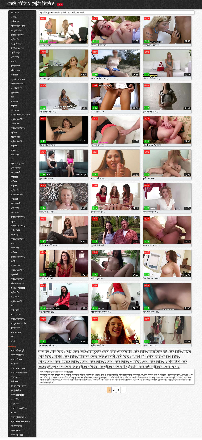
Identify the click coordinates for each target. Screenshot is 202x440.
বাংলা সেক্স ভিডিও (17, 355)
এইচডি (13, 17)
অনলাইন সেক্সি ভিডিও (52, 351)
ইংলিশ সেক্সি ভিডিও (91, 361)
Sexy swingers (18, 288)
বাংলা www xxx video (20, 421)
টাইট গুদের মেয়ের (17, 48)
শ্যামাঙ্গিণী (14, 74)
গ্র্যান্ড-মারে (15, 92)
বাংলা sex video (18, 368)
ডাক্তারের (14, 101)
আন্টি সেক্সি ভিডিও (77, 351)
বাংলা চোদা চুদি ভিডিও (19, 372)
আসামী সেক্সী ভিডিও (119, 356)
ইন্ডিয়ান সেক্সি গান (116, 366)
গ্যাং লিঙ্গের (15, 310)
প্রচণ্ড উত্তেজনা (17, 163)
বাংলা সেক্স (15, 248)
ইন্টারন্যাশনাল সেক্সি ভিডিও (63, 366)
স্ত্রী (12, 97)
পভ (12, 159)
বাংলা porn (15, 377)
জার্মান (13, 243)
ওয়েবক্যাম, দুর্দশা (17, 194)
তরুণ (13, 341)
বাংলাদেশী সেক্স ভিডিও (19, 408)
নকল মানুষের (15, 234)
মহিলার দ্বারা (15, 70)
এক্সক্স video (16, 430)
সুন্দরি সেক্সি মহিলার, (18, 119)
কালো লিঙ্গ (14, 403)
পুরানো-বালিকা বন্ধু (18, 79)
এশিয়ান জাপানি (16, 88)
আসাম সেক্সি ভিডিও (66, 356)
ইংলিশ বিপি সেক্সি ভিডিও (147, 356)
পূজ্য (13, 221)
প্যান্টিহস (14, 105)
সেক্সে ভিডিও (15, 399)
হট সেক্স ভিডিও (16, 426)
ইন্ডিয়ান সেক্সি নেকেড (166, 366)
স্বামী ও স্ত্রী (15, 52)
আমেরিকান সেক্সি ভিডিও (133, 351)
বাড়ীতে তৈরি (15, 230)
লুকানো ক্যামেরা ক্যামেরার (20, 114)
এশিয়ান (14, 181)
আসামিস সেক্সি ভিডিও (92, 356)
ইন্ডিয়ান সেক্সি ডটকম (140, 366)
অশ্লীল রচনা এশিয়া (18, 26)
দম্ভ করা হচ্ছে (16, 332)
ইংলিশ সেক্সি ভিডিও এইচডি (121, 361)
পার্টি (12, 336)
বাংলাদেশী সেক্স (16, 359)
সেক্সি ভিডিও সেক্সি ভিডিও (30, 3)
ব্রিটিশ (13, 261)
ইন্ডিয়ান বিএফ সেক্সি (92, 366)
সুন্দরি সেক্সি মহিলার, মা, (19, 225)
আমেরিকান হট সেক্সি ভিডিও (165, 351)
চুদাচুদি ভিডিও (16, 390)
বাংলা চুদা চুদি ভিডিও (18, 417)
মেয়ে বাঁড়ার (15, 12)
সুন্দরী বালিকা (15, 21)
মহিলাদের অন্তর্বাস (18, 83)
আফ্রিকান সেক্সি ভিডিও (103, 351)
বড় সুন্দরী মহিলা (16, 30)
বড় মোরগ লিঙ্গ (16, 314)
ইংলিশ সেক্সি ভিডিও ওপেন (156, 361)
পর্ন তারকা (14, 363)
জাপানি (13, 61)
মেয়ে (12, 305)
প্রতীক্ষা (14, 132)
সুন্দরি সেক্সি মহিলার (17, 34)
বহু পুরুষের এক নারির (18, 323)
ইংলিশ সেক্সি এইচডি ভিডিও (61, 361)
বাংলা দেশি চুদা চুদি (17, 350)
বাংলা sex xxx (17, 434)
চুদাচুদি (13, 412)
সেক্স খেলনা (15, 154)
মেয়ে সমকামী (16, 168)
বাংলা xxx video (17, 395)
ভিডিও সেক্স (15, 381)
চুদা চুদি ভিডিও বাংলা (18, 386)
